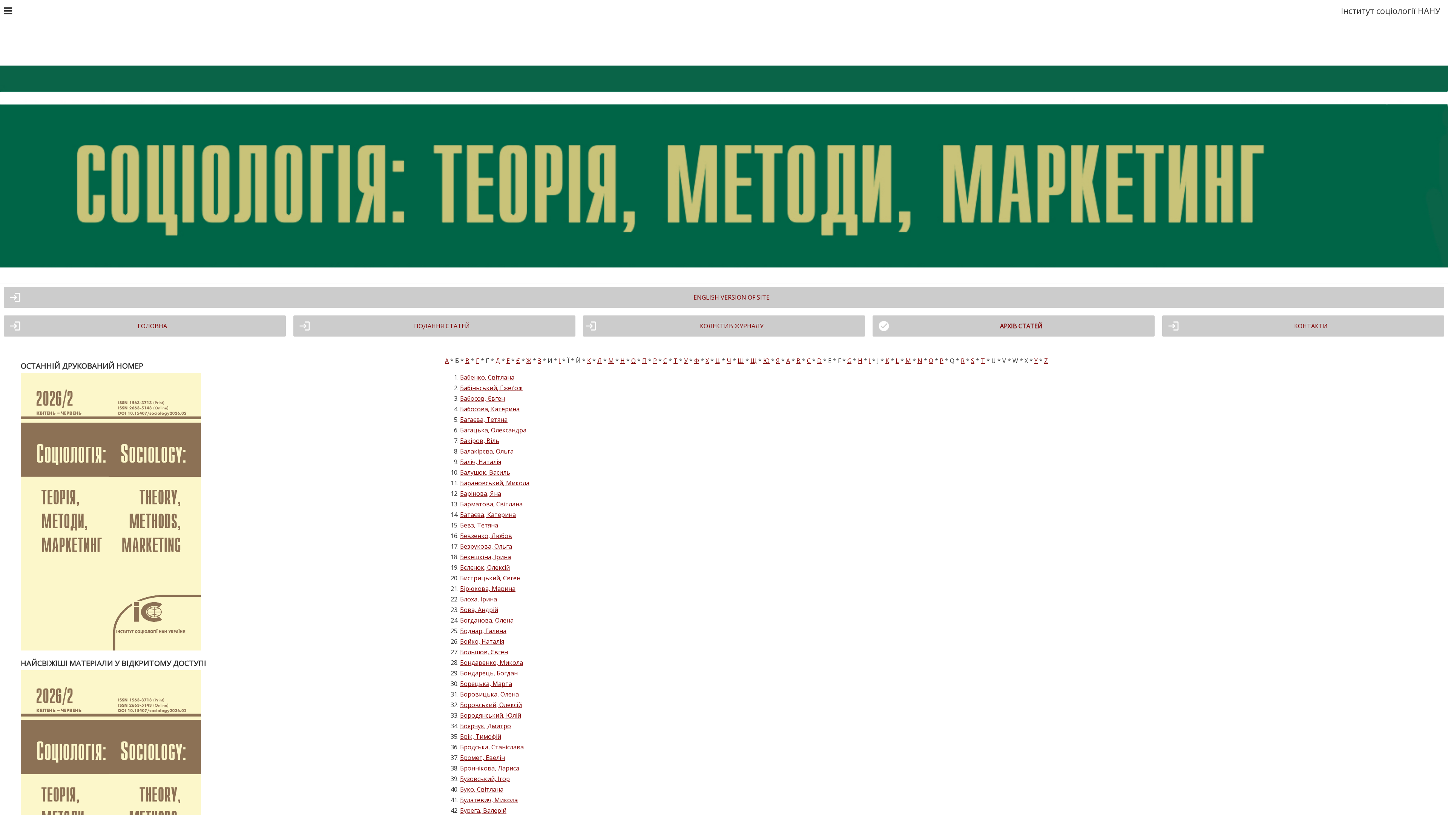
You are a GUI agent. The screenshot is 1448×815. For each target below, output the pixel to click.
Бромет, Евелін (482, 757)
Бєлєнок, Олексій (485, 567)
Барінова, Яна (480, 493)
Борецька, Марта (486, 684)
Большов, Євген (484, 652)
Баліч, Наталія (480, 462)
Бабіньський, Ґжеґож (491, 388)
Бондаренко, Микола (491, 662)
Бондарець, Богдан (489, 673)
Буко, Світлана (481, 789)
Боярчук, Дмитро (485, 726)
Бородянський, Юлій (490, 715)
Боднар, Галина (483, 631)
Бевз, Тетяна (479, 525)
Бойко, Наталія (482, 641)
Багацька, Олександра (493, 430)
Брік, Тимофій (480, 736)
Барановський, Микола (494, 483)
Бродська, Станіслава (492, 747)
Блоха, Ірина (478, 599)
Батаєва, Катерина (488, 515)
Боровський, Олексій (491, 705)
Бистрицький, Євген (490, 578)
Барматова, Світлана (491, 504)
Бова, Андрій (479, 610)
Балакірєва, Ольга (487, 451)
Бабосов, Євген (482, 398)
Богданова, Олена (487, 620)
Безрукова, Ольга (486, 546)
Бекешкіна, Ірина (485, 557)
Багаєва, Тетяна (484, 419)
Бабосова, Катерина (490, 409)
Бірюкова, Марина (487, 588)
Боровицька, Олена (489, 694)
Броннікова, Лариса (489, 768)
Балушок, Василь (485, 472)
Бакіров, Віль (479, 441)
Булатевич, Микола (489, 800)
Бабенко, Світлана (487, 377)
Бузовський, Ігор (485, 779)
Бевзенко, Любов (486, 536)
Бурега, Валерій (483, 810)
